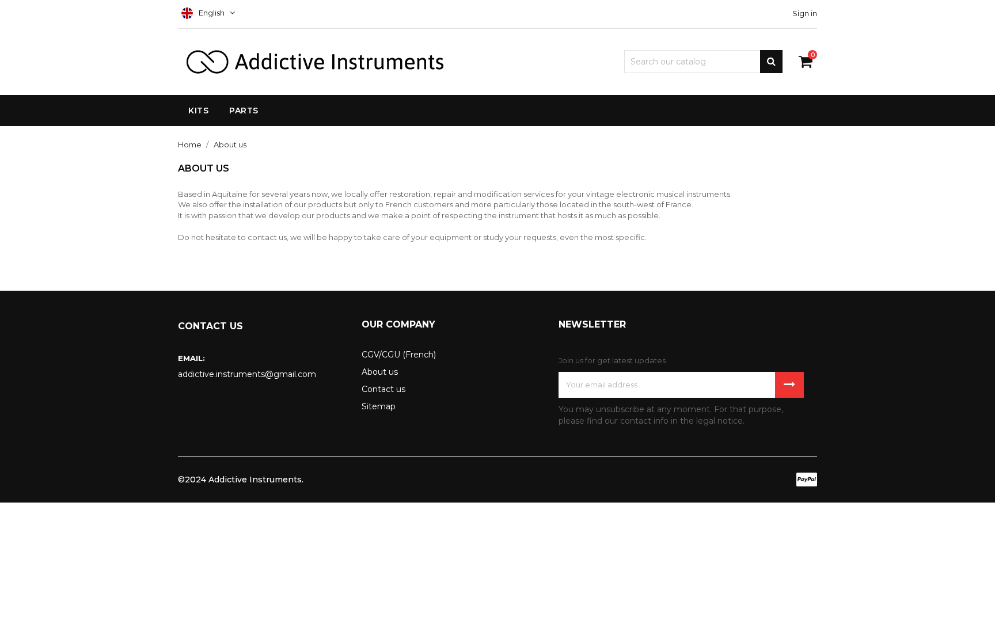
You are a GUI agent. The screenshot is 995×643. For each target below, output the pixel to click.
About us (380, 372)
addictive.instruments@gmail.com (247, 374)
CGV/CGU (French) (399, 354)
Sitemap (379, 406)
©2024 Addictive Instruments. (240, 479)
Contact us (383, 389)
